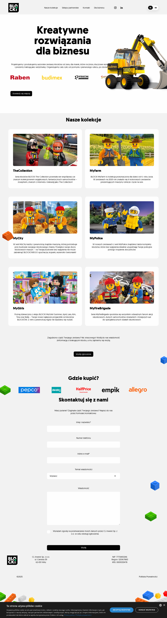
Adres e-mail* (83, 453)
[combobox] (160, 605)
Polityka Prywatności (148, 576)
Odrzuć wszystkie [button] (147, 610)
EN (156, 8)
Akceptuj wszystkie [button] (121, 610)
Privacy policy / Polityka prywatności (77, 615)
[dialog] (83, 610)
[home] (13, 7)
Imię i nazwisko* (83, 422)
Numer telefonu (83, 438)
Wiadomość (83, 488)
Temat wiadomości (83, 469)
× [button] (164, 605)
